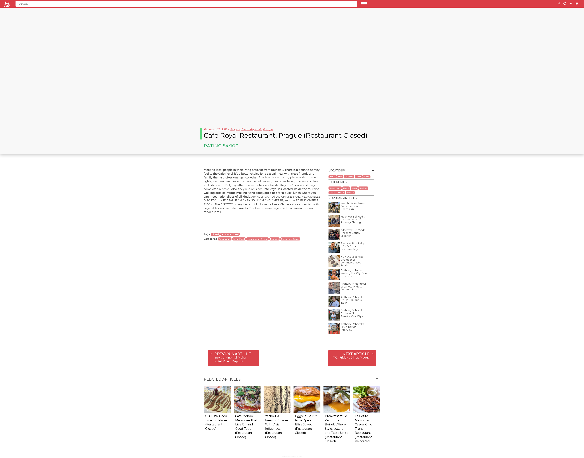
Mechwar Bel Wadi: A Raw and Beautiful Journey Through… (353, 219)
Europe (268, 129)
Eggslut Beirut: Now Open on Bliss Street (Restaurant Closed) (306, 424)
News (354, 188)
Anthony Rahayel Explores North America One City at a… (353, 315)
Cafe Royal (270, 189)
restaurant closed (230, 234)
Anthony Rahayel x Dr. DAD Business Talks (352, 300)
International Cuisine (257, 239)
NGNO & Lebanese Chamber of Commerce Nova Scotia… (352, 261)
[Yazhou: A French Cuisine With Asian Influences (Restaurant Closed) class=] (277, 398)
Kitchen (350, 192)
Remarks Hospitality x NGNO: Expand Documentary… (354, 246)
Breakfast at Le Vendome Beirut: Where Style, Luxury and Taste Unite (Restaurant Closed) (336, 428)
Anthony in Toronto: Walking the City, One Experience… (354, 273)
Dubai (358, 176)
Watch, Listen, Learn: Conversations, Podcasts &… (353, 206)
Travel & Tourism (337, 192)
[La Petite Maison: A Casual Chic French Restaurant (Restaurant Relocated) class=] (366, 398)
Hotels (346, 188)
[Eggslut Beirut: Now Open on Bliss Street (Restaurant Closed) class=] (307, 398)
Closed (215, 234)
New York (349, 176)
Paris (339, 176)
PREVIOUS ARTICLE (232, 354)
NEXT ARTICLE (356, 354)
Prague (235, 129)
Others (366, 176)
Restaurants (224, 239)
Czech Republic (251, 129)
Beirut (332, 176)
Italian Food (239, 239)
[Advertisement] (292, 100)
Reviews (274, 239)
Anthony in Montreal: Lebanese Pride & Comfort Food (353, 286)
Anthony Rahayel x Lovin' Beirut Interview (352, 327)
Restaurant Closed (290, 239)
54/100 (230, 146)
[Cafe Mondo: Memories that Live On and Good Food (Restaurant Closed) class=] (247, 398)
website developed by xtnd (292, 457)
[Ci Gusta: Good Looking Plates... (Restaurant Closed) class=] (217, 398)
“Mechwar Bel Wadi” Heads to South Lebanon (353, 233)
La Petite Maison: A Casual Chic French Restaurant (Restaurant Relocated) (363, 428)
